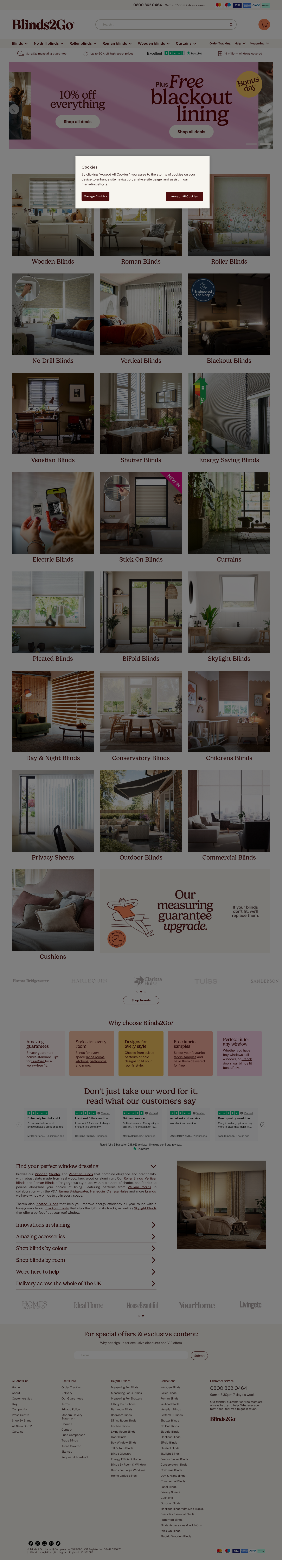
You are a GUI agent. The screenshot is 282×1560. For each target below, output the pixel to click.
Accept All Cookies (184, 196)
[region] (142, 182)
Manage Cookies (95, 196)
